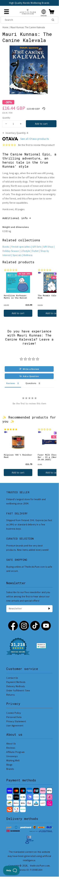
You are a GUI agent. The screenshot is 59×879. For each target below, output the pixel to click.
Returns (10, 694)
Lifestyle (25, 250)
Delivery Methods (15, 686)
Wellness (27, 255)
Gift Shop (48, 246)
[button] (43, 11)
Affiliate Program (15, 752)
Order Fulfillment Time (18, 690)
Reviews (10, 747)
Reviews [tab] (10, 383)
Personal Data (14, 717)
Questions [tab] (31, 383)
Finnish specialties (20, 246)
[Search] (52, 19)
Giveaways (12, 756)
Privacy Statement (16, 721)
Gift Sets (36, 246)
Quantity (6, 117)
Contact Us (12, 677)
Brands (10, 768)
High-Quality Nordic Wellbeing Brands (29, 2)
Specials (17, 255)
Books (5, 246)
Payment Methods (15, 682)
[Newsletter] (49, 608)
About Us (11, 743)
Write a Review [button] (31, 369)
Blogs (9, 764)
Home (5, 27)
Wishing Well (12, 760)
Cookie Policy (13, 712)
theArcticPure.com (40, 865)
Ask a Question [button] (31, 376)
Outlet (35, 250)
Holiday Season (10, 250)
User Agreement (14, 725)
